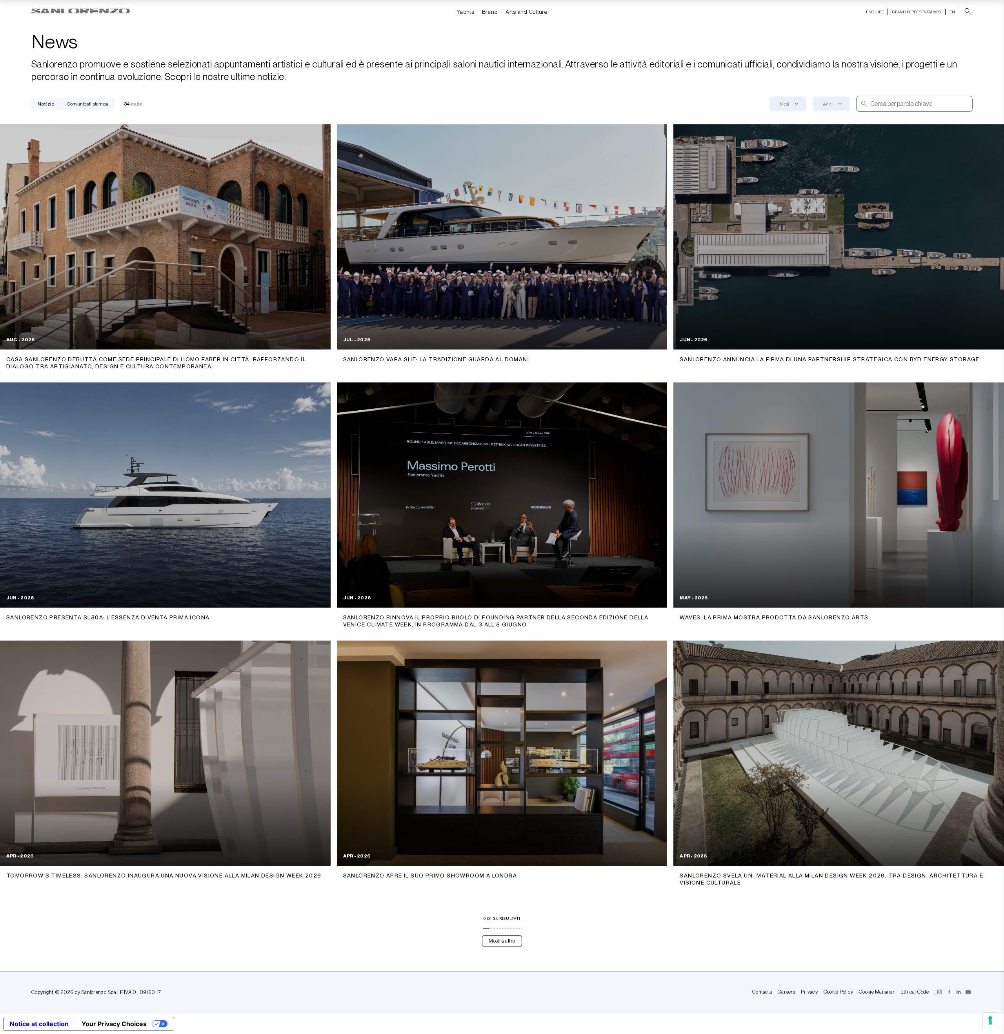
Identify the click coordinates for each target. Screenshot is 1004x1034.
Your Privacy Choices (114, 1024)
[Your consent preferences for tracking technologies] (990, 1020)
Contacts (762, 992)
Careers (786, 992)
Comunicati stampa (87, 104)
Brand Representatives (916, 11)
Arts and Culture (526, 11)
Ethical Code (914, 992)
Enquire (875, 11)
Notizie (46, 104)
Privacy (809, 992)
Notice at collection (39, 1024)
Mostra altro (502, 941)
